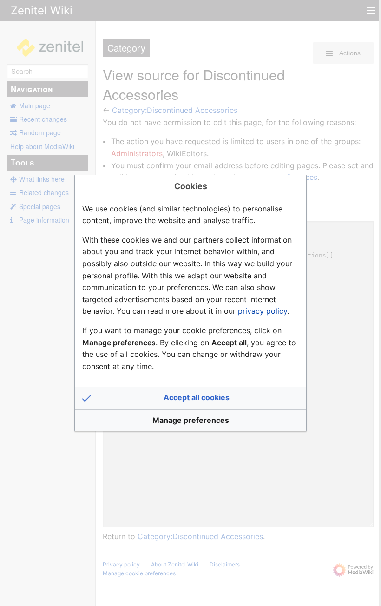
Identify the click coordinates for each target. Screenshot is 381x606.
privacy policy (262, 311)
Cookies (190, 186)
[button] (190, 398)
